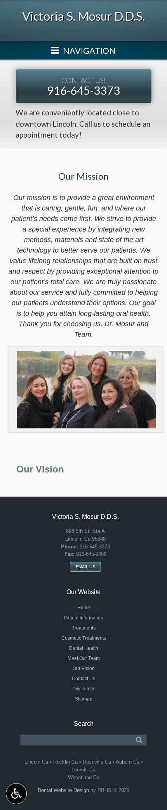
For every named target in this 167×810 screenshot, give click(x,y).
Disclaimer (83, 689)
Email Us (85, 566)
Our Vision (40, 469)
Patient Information (83, 618)
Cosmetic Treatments (83, 638)
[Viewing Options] (16, 793)
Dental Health (83, 648)
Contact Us (83, 678)
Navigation (88, 51)
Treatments (84, 628)
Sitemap (83, 699)
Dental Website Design (63, 790)
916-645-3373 (83, 86)
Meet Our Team (84, 658)
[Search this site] (139, 740)
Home (83, 607)
